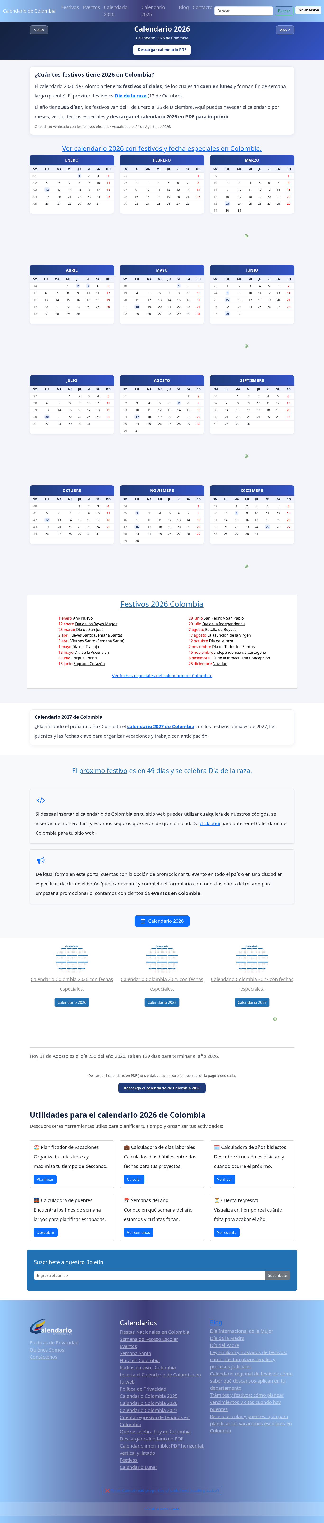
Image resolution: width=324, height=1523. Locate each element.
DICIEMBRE (252, 490)
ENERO (72, 160)
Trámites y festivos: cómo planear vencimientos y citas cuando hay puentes (247, 1402)
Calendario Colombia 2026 (148, 1403)
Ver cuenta (226, 1232)
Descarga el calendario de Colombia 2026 (162, 1088)
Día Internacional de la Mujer (241, 1331)
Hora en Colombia (140, 1360)
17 (137, 417)
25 (267, 527)
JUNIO (252, 270)
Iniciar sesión (308, 10)
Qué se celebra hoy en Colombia (155, 1431)
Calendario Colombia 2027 (148, 1410)
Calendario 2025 (153, 11)
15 (227, 300)
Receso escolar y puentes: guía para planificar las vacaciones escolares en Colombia (251, 1423)
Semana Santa (135, 1353)
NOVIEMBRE (162, 490)
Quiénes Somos (47, 1350)
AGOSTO (162, 380)
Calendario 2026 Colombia (162, 1509)
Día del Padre (224, 1345)
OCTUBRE (72, 490)
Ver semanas (138, 1232)
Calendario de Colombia (29, 11)
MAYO (162, 270)
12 (47, 189)
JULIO (72, 380)
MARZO (252, 160)
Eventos (91, 7)
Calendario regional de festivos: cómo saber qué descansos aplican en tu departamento (251, 1380)
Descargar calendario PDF (162, 49)
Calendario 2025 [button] (162, 1002)
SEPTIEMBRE (252, 380)
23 (227, 203)
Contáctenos (43, 1357)
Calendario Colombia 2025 (148, 1396)
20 (47, 417)
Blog (184, 7)
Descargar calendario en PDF (151, 1438)
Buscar (284, 11)
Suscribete (277, 1275)
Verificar (224, 1179)
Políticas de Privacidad (54, 1342)
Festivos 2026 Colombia (162, 604)
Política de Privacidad (143, 1389)
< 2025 (39, 30)
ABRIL (72, 270)
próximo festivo (103, 770)
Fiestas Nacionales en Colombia (154, 1332)
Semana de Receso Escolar (149, 1339)
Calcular (134, 1179)
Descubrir (46, 1232)
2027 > (285, 30)
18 (137, 307)
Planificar (45, 1179)
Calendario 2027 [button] (252, 1002)
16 (137, 527)
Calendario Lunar (138, 1467)
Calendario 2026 (116, 11)
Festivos (70, 7)
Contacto (203, 7)
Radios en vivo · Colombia (148, 1367)
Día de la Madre (227, 1338)
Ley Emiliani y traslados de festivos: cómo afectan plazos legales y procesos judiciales (248, 1359)
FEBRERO (162, 160)
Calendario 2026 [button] (71, 1002)
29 (227, 313)
